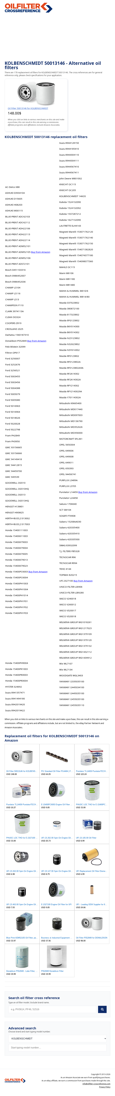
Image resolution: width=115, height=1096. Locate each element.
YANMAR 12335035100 (71, 681)
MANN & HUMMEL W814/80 (74, 296)
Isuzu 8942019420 (15, 704)
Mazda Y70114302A (70, 397)
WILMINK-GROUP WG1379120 (75, 639)
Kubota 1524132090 (70, 201)
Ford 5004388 (12, 388)
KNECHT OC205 (67, 190)
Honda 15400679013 (16, 559)
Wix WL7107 (65, 663)
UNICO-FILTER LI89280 (71, 592)
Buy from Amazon (40, 251)
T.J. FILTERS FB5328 (69, 551)
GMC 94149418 (13, 459)
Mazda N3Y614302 (69, 349)
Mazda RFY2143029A (70, 391)
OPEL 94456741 (67, 474)
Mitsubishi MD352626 (71, 426)
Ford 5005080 (12, 399)
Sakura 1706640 (68, 503)
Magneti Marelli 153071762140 (76, 237)
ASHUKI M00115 (14, 210)
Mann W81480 (67, 284)
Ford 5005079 (12, 394)
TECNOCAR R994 (68, 563)
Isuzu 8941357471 (15, 692)
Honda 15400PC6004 (16, 577)
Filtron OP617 (12, 352)
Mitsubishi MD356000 (71, 432)
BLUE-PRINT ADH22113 (17, 234)
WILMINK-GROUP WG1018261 (75, 622)
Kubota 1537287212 (70, 213)
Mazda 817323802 (69, 314)
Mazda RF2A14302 (69, 373)
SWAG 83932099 (68, 545)
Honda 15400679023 (16, 565)
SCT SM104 (65, 509)
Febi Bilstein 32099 (15, 346)
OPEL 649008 (66, 456)
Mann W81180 (67, 278)
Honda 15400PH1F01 (16, 601)
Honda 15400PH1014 (16, 595)
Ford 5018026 (12, 417)
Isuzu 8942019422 (15, 710)
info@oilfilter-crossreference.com (96, 1084)
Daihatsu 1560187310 (17, 334)
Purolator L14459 (68, 492)
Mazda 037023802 (69, 302)
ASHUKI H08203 (13, 204)
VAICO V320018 (67, 616)
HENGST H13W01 (14, 506)
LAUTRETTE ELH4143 (70, 225)
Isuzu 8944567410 (69, 166)
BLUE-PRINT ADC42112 (17, 222)
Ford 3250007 (12, 358)
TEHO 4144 (65, 568)
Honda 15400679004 (16, 547)
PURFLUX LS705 (67, 486)
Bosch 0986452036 (15, 281)
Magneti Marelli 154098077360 (76, 261)
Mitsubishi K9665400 (70, 403)
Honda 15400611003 (16, 535)
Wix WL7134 (65, 669)
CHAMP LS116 (12, 293)
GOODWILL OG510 (15, 482)
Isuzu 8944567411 (69, 172)
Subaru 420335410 (69, 533)
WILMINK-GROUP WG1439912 (75, 657)
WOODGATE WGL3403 (71, 675)
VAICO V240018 (67, 598)
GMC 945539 (12, 476)
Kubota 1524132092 (70, 207)
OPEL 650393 (66, 468)
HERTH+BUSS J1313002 (17, 518)
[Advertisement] (58, 37)
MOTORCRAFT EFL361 (71, 438)
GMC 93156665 (13, 447)
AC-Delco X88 (12, 186)
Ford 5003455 (12, 376)
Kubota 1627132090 (70, 219)
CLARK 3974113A (14, 311)
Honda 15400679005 (16, 553)
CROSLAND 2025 (14, 328)
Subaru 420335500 (69, 539)
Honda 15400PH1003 (16, 583)
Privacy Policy (104, 1087)
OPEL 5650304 (67, 444)
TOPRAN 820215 (68, 574)
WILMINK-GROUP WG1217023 (75, 628)
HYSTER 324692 (13, 686)
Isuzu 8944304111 (69, 160)
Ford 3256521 (12, 370)
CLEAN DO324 (13, 317)
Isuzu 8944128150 (69, 142)
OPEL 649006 (66, 450)
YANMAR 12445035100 (71, 693)
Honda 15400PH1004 (16, 589)
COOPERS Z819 (13, 323)
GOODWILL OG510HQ (17, 488)
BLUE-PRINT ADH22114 (17, 240)
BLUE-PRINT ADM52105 (18, 251)
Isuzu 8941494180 (15, 698)
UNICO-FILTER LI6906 (70, 586)
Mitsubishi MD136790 (71, 421)
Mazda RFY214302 (69, 385)
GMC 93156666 (13, 453)
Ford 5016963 (12, 405)
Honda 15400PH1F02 (16, 607)
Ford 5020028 (12, 423)
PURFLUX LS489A (68, 480)
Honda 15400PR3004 (16, 680)
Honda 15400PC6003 (16, 571)
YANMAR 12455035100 (71, 699)
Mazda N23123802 (69, 338)
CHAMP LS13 (12, 299)
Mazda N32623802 (69, 344)
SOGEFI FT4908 (67, 515)
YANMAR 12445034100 (71, 687)
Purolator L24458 (68, 497)
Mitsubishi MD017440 (71, 409)
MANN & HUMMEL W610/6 (73, 290)
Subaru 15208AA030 (70, 521)
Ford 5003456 (12, 382)
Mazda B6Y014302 (69, 332)
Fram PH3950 (12, 441)
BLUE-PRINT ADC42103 (17, 216)
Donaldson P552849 (16, 340)
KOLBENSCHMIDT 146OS (72, 196)
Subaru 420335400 (69, 527)
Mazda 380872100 (69, 308)
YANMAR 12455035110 (71, 705)
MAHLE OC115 (67, 267)
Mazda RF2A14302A (70, 379)
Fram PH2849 (12, 435)
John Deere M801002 (70, 178)
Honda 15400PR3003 (16, 674)
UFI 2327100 (66, 580)
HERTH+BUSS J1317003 (17, 524)
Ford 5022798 (12, 429)
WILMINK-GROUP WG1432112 (75, 651)
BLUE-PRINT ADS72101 (17, 263)
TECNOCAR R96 (67, 557)
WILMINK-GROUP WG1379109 (75, 633)
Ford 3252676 (12, 364)
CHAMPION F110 (14, 305)
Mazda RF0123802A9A (71, 367)
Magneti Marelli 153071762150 (76, 243)
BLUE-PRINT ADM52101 (18, 246)
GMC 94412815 (13, 465)
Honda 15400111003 (16, 530)
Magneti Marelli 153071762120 (76, 231)
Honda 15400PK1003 (16, 668)
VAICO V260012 (67, 604)
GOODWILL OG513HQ (17, 500)
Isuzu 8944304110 (69, 154)
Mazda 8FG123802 (69, 320)
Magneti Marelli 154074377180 (76, 255)
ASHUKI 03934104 (15, 192)
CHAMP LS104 (12, 287)
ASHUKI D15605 (13, 198)
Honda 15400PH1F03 (16, 612)
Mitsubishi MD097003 (71, 415)
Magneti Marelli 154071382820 (76, 249)
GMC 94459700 (13, 471)
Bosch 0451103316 (15, 269)
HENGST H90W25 (14, 512)
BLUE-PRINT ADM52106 (18, 257)
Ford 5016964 (12, 411)
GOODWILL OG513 (15, 494)
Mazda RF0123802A (70, 361)
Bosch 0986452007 (15, 275)
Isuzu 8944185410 (69, 148)
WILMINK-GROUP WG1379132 (75, 645)
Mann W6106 (66, 273)
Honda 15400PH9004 (16, 662)
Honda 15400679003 (16, 541)
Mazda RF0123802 (69, 355)
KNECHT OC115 (67, 184)
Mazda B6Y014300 (69, 326)
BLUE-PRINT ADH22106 (17, 228)
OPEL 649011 (66, 462)
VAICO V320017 (67, 610)
